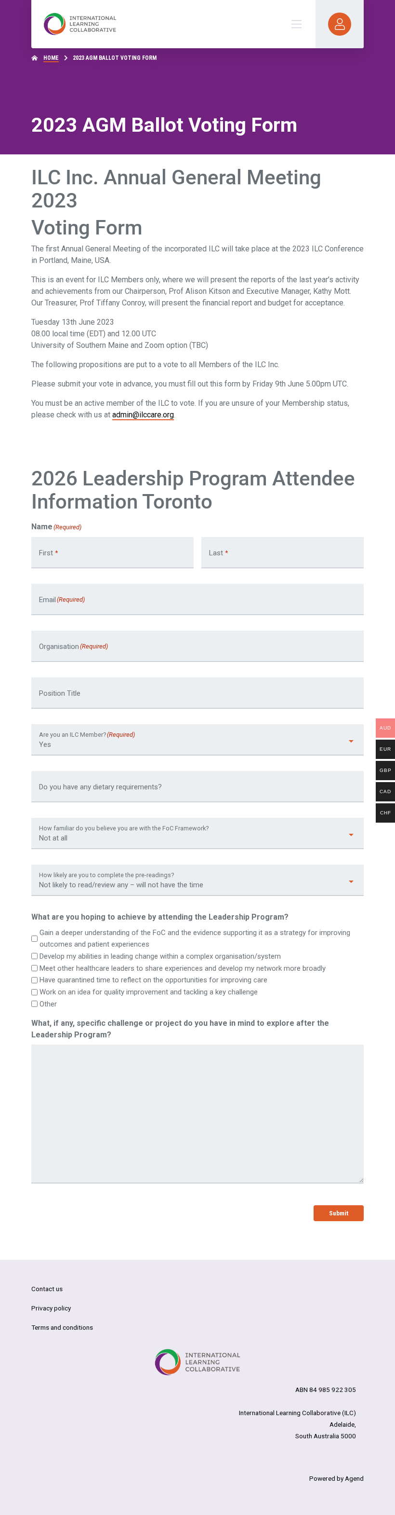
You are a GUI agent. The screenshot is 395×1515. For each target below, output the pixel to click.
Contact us (47, 1289)
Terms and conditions (62, 1327)
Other (48, 1004)
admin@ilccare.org (143, 414)
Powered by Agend (336, 1478)
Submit (338, 1213)
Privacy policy (51, 1308)
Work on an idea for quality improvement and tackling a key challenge (149, 992)
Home (51, 58)
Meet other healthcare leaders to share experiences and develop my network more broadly (183, 968)
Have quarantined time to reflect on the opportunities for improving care (153, 980)
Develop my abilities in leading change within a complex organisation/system (160, 956)
